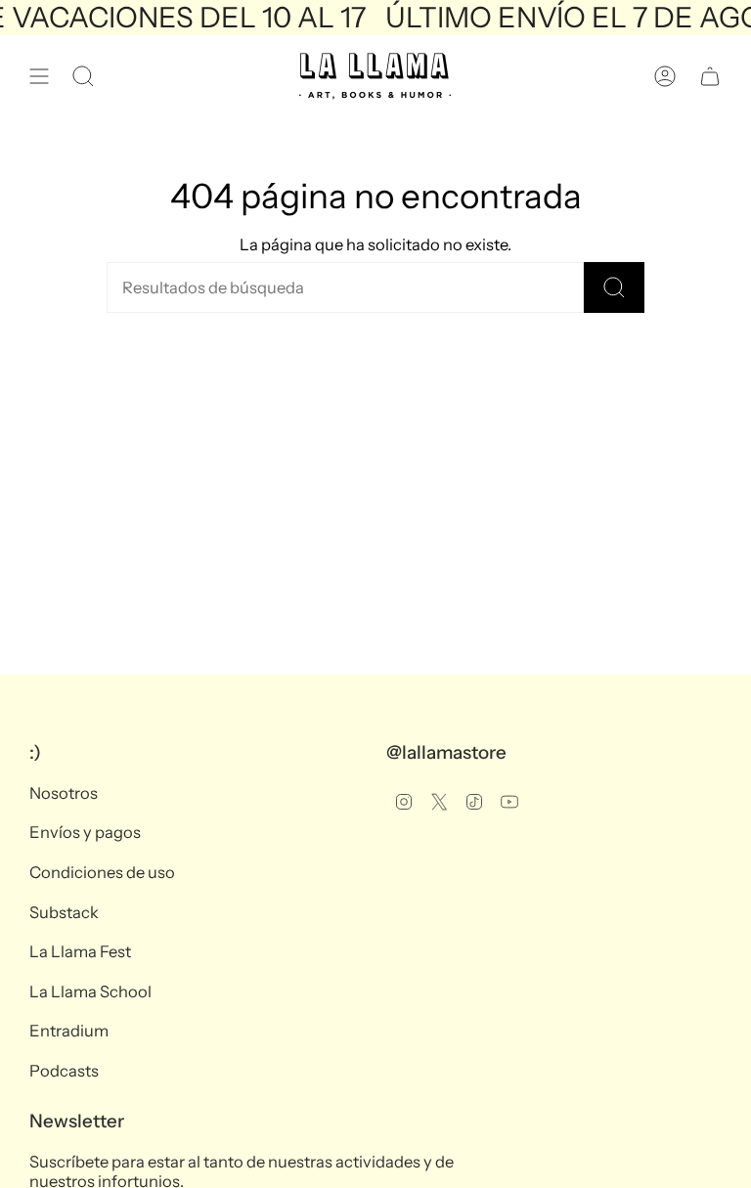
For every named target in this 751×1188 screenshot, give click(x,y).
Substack (64, 912)
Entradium (69, 1030)
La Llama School (90, 991)
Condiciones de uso (102, 872)
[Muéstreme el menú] (39, 76)
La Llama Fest (80, 951)
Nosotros (63, 793)
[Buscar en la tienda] (614, 287)
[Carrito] (709, 76)
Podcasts (64, 1070)
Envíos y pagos (85, 832)
